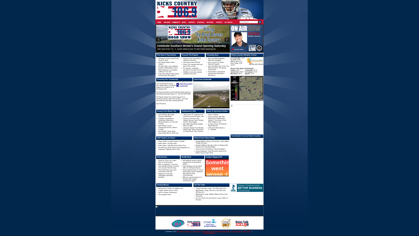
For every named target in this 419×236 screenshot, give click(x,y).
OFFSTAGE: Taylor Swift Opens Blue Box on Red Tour (168, 132)
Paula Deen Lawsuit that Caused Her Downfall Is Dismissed (216, 73)
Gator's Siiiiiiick (213, 114)
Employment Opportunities (222, 231)
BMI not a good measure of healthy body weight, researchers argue (192, 179)
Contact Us (197, 231)
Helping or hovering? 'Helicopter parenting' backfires (165, 175)
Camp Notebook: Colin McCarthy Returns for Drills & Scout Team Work (211, 152)
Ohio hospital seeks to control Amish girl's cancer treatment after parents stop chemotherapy (193, 172)
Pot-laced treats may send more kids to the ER (167, 170)
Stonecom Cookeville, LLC (185, 231)
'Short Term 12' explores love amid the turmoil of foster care (193, 115)
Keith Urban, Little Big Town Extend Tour (172, 145)
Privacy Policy (247, 231)
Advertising (205, 231)
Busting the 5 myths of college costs (170, 188)
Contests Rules (236, 231)
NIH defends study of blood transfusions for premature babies (192, 162)
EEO (211, 231)
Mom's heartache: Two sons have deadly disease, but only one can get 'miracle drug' (168, 166)
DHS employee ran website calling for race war (167, 71)
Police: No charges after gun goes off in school (193, 65)
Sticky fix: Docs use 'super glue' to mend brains (167, 161)
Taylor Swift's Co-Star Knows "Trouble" (171, 141)
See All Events (161, 104)
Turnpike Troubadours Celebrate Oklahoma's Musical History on (168, 121)
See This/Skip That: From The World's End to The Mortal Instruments (218, 67)
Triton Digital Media (209, 233)
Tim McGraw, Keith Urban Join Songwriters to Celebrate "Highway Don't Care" (174, 148)
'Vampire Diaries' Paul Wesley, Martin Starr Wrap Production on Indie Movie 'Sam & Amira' (193, 129)
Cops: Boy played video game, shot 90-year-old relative (168, 74)
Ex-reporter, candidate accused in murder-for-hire (192, 69)
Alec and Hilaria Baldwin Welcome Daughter (216, 59)
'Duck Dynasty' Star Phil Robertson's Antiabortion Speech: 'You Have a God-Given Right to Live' (217, 119)
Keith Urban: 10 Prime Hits (167, 143)
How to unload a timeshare (167, 192)
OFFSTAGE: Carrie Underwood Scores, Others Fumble (167, 127)
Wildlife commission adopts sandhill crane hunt (192, 73)
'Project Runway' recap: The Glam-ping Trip (211, 188)
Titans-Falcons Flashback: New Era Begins (210, 149)
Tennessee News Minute (191, 62)
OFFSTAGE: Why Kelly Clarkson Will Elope (166, 115)
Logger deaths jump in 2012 (168, 190)
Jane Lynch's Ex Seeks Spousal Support (216, 63)
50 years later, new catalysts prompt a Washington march (168, 67)
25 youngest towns (164, 194)
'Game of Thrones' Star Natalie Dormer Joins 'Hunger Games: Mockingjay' (193, 120)
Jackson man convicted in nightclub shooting (192, 59)
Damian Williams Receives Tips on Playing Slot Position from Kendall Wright (212, 146)
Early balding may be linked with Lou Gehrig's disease (192, 167)
